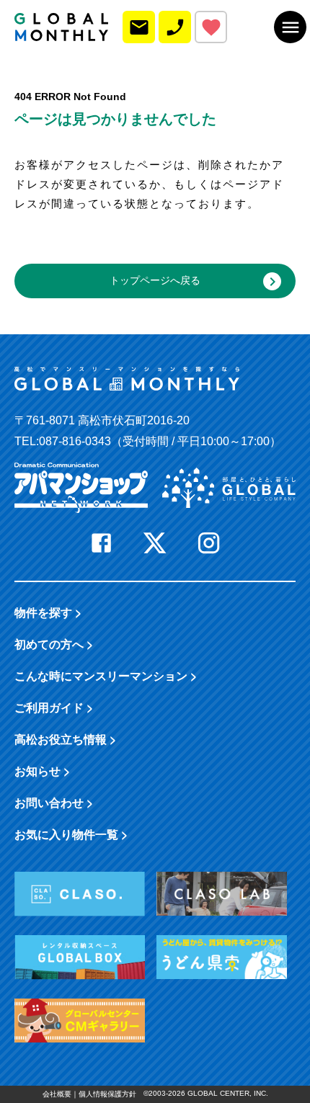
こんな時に (105, 675)
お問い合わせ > (53, 802)
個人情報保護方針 (107, 1094)
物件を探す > (47, 612)
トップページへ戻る (155, 280)
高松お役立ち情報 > (65, 739)
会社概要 (57, 1094)
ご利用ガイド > (53, 707)
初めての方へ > (53, 643)
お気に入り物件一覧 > (71, 834)
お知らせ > (42, 770)
